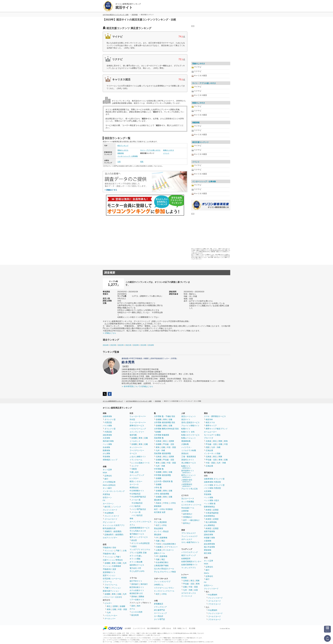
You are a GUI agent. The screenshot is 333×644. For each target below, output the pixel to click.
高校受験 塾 (159, 438)
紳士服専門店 (159, 610)
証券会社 (108, 476)
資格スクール (159, 553)
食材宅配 (133, 435)
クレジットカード (110, 510)
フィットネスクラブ (162, 581)
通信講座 (157, 534)
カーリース (134, 484)
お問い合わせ (166, 628)
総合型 (134, 540)
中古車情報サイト (137, 491)
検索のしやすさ (168, 150)
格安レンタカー (136, 481)
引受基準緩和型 (212, 513)
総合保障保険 (209, 544)
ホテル (132, 609)
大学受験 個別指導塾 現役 (164, 422)
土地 (124, 550)
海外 (138, 606)
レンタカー (134, 478)
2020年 (136, 345)
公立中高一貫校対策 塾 (163, 481)
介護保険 (207, 541)
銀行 (106, 479)
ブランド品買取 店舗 (138, 553)
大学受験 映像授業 (161, 435)
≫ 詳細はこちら (109, 333)
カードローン (108, 503)
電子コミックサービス (139, 537)
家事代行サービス (137, 426)
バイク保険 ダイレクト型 (214, 485)
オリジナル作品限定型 (140, 543)
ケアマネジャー (171, 547)
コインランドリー (137, 432)
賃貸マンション (109, 575)
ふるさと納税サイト (138, 456)
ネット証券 (107, 470)
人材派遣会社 (186, 485)
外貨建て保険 (209, 538)
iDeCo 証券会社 (109, 485)
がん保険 (106, 453)
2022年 (121, 345)
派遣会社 (185, 453)
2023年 (113, 345)
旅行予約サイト (136, 581)
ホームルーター (210, 432)
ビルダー (108, 603)
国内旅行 (135, 584)
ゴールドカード (111, 519)
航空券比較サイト (137, 587)
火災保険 (106, 438)
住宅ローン (107, 497)
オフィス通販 (135, 559)
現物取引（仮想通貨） (114, 531)
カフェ (132, 525)
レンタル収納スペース (140, 463)
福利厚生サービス (137, 565)
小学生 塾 (158, 487)
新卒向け (186, 523)
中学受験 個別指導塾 (162, 475)
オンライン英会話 (161, 531)
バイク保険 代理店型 (212, 488)
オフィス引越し (136, 556)
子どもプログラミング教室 (165, 572)
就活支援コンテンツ (200, 142)
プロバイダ (208, 438)
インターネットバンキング (114, 491)
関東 (198, 581)
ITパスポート (168, 550)
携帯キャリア (211, 426)
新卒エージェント (188, 476)
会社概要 (128, 628)
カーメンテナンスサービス (140, 522)
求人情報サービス (188, 463)
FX (104, 500)
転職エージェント (188, 438)
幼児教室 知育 (159, 512)
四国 (207, 447)
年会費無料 (109, 513)
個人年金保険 (209, 547)
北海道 (158, 441)
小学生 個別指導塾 (161, 494)
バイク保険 (107, 426)
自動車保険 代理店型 (212, 482)
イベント (166, 153)
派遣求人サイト (187, 460)
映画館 (184, 578)
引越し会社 (134, 472)
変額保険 (207, 550)
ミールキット (135, 441)
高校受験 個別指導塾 (162, 453)
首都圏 (107, 563)
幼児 (157, 525)
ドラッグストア (160, 607)
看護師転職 (185, 441)
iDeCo (206, 573)
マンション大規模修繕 (112, 566)
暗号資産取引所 (109, 528)
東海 (114, 563)
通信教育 (157, 500)
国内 (133, 606)
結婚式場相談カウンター (191, 561)
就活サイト (185, 419)
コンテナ (135, 466)
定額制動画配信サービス (140, 528)
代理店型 (108, 422)
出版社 (134, 546)
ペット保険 (107, 444)
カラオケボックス (188, 593)
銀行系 (107, 507)
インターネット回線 (212, 453)
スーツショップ (160, 613)
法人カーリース (187, 498)
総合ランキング (122, 145)
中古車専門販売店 (138, 497)
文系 (119, 162)
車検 (131, 518)
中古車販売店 (135, 494)
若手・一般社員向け (191, 520)
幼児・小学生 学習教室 (163, 509)
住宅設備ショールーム (112, 578)
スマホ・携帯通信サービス (215, 416)
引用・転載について (180, 628)
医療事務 (163, 538)
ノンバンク (116, 507)
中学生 (166, 503)
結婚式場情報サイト (189, 565)
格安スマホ (210, 422)
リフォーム (107, 581)
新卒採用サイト (187, 471)
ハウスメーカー (111, 615)
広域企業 (209, 450)
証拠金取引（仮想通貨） (115, 534)
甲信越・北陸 (168, 444)
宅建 (157, 541)
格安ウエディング (188, 555)
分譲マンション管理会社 (113, 560)
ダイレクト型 (110, 419)
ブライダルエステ (188, 533)
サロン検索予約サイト (190, 542)
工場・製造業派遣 (188, 456)
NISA (105, 473)
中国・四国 (122, 609)
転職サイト (185, 429)
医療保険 (106, 450)
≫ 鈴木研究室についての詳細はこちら (137, 386)
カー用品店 (158, 616)
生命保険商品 (209, 516)
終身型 (208, 510)
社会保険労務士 (169, 544)
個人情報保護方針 (153, 628)
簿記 (163, 541)
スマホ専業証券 (109, 482)
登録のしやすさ (122, 150)
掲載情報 (120, 153)
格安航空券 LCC (136, 593)
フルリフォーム (111, 585)
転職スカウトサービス (190, 435)
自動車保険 (107, 416)
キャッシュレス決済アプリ (114, 525)
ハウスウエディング (189, 552)
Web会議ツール (187, 508)
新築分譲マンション (111, 591)
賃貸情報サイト (109, 572)
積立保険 (207, 553)
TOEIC (158, 544)
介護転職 (185, 444)
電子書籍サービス (137, 534)
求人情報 (192, 628)
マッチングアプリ (188, 568)
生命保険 (106, 447)
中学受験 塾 (159, 469)
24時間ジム (158, 585)
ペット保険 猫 (209, 503)
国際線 (141, 596)
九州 (124, 563)
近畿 (119, 563)
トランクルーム (136, 460)
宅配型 (134, 469)
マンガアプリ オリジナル (140, 549)
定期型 (216, 510)
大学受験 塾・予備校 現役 (164, 416)
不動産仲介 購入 (109, 554)
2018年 (151, 345)
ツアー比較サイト (137, 600)
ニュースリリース (139, 628)
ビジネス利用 (136, 612)
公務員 (158, 550)
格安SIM (209, 419)
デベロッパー (110, 619)
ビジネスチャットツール (191, 505)
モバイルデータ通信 (212, 435)
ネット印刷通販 (187, 502)
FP (157, 538)
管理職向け (187, 517)
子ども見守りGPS (137, 571)
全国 (196, 590)
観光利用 (135, 615)
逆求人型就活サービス (190, 422)
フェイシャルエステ (189, 536)
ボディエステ (186, 539)
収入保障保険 (211, 522)
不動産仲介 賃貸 (109, 569)
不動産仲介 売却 (109, 547)
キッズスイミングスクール (164, 591)
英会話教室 (158, 528)
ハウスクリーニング (138, 429)
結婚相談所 (185, 558)
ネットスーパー (136, 447)
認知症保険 (208, 534)
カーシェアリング (137, 475)
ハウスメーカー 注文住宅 (112, 597)
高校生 (158, 503)
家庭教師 (157, 506)
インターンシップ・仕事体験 (127, 156)
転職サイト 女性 (188, 432)
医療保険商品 (209, 507)
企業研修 (185, 511)
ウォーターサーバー (138, 416)
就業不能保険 (209, 531)
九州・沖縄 (160, 450)
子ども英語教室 (160, 522)
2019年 (143, 345)
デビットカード (109, 522)
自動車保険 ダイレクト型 (214, 479)
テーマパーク (186, 596)
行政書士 (159, 547)
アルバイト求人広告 (189, 489)
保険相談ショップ (110, 460)
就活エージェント (188, 416)
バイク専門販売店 (138, 509)
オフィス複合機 (136, 562)
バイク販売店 (135, 506)
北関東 (115, 606)
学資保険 (106, 456)
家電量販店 (158, 604)
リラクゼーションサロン (164, 588)
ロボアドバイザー (110, 538)
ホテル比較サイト (137, 590)
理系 (141, 162)
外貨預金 (106, 494)
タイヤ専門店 (159, 619)
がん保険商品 (209, 525)
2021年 (128, 345)
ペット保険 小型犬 (211, 500)
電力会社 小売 (135, 568)
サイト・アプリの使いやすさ (150, 150)
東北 (109, 606)
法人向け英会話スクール (164, 569)
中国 (226, 444)
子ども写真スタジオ (138, 531)
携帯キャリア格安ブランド (217, 429)
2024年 (106, 345)
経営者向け (187, 514)
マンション (109, 550)
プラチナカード (214, 604)
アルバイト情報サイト (190, 426)
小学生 (173, 503)
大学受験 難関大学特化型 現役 (166, 429)
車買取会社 (134, 487)
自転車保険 (107, 435)
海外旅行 (144, 584)
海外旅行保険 (108, 441)
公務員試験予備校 (161, 565)
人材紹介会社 (186, 480)
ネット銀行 (107, 488)
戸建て (118, 550)
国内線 (134, 596)
